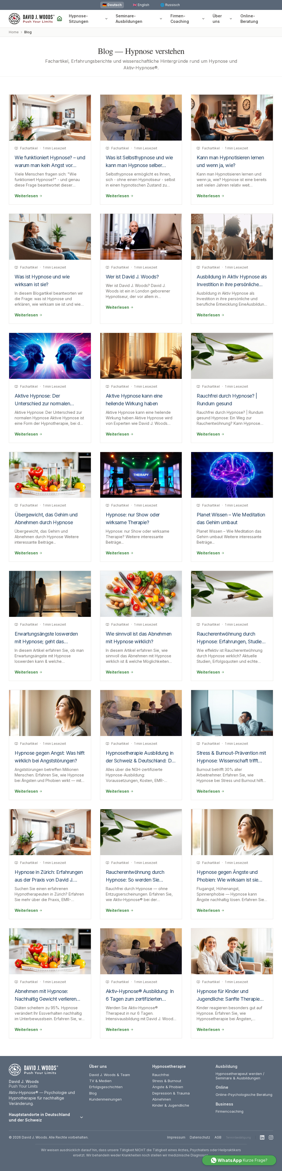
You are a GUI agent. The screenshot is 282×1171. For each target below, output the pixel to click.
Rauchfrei (160, 1074)
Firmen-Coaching (179, 18)
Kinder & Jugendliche (170, 1105)
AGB (218, 1137)
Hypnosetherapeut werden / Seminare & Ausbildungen (240, 1075)
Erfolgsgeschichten (106, 1087)
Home (14, 32)
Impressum (176, 1137)
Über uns (217, 18)
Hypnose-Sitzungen (78, 18)
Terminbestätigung (238, 1137)
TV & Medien (100, 1081)
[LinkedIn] (262, 1137)
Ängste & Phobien (167, 1087)
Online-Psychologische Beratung (244, 1094)
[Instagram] (271, 1137)
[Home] (59, 19)
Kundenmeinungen (105, 1099)
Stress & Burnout (166, 1081)
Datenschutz (200, 1137)
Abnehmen (161, 1099)
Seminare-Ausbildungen (129, 18)
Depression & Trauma (171, 1093)
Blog (93, 1093)
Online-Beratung (249, 18)
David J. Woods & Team (109, 1074)
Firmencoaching (229, 1111)
